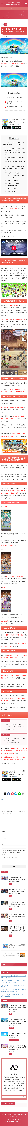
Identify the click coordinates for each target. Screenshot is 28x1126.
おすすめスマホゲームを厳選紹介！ (14, 1119)
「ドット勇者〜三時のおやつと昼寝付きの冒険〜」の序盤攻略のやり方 (13, 168)
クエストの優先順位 (12, 180)
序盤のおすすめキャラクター (16, 176)
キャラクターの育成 (12, 183)
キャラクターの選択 (12, 173)
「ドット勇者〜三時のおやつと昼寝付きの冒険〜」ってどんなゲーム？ (13, 144)
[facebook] (8, 793)
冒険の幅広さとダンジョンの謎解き (14, 158)
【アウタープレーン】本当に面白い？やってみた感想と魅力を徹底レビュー (13, 977)
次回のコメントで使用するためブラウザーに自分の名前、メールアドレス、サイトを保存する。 (14, 851)
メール (4, 838)
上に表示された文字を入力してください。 (11, 857)
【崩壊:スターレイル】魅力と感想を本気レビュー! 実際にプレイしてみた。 (17, 904)
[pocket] (12, 793)
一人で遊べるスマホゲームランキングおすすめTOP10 (13, 986)
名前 (3, 832)
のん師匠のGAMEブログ (14, 4)
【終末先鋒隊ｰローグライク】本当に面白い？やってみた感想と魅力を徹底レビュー (17, 879)
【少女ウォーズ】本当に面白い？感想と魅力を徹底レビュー (17, 916)
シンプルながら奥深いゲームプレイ (15, 154)
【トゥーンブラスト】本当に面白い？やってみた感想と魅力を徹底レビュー (13, 995)
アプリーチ (16, 124)
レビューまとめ (10, 191)
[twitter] (5, 793)
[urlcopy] (23, 793)
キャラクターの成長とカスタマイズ (15, 163)
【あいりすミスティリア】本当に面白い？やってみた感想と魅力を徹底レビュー (13, 990)
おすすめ (7, 15)
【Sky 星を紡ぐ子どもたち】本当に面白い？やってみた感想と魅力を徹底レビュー (13, 981)
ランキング (21, 12)
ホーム (7, 12)
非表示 (16, 138)
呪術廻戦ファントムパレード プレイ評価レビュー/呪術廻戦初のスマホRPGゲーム (17, 891)
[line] (19, 793)
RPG (3, 799)
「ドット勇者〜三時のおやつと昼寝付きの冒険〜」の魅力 (13, 149)
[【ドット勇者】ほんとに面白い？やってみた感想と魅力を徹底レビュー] (15, 793)
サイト (3, 844)
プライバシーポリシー (7, 18)
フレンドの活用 (10, 188)
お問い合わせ (21, 15)
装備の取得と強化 (11, 186)
